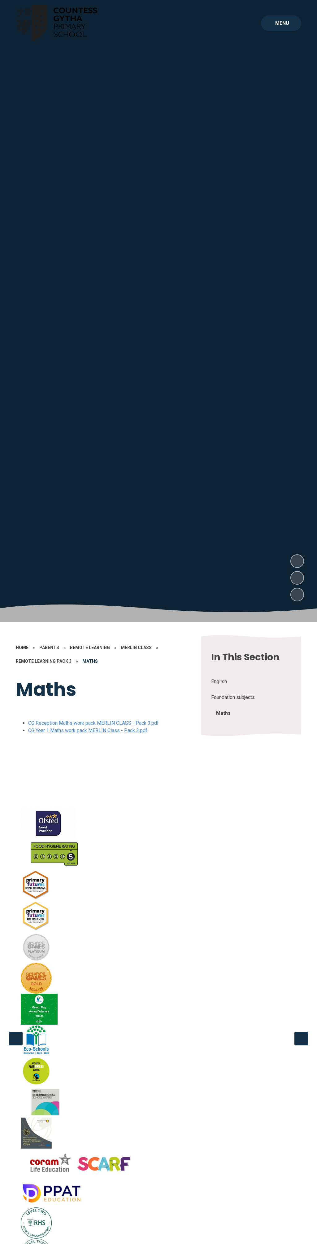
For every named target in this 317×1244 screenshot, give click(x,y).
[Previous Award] (16, 1038)
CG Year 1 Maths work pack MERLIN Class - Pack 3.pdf (87, 730)
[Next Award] (301, 1038)
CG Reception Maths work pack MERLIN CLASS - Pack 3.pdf (93, 723)
